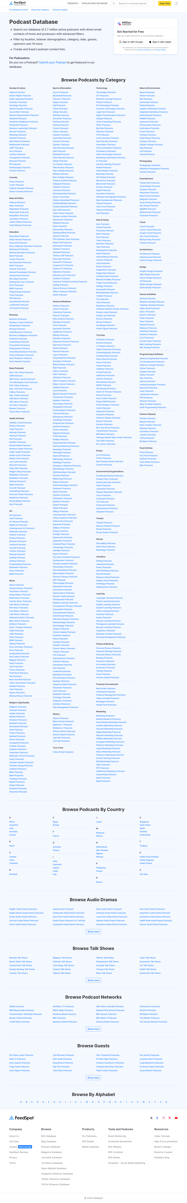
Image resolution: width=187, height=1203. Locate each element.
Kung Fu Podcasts (61, 197)
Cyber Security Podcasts (107, 138)
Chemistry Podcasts (62, 312)
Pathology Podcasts (62, 452)
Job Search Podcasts (19, 308)
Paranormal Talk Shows (150, 973)
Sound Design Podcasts (150, 278)
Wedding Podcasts (18, 135)
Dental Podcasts (60, 348)
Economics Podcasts (105, 667)
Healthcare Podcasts (18, 497)
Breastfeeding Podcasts (107, 292)
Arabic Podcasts (103, 617)
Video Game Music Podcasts (22, 683)
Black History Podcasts (63, 721)
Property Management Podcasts (111, 695)
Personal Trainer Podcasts (21, 494)
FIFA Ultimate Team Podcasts (66, 239)
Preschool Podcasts (18, 243)
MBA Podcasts (16, 288)
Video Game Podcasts (150, 308)
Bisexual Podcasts (17, 161)
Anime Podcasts (103, 365)
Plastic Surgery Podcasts (64, 381)
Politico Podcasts (17, 392)
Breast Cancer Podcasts (64, 384)
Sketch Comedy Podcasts (21, 191)
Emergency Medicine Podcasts (67, 465)
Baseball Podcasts (61, 154)
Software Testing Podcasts (152, 365)
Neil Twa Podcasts (61, 1066)
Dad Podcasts (102, 237)
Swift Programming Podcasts (153, 407)
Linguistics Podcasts (105, 630)
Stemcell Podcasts (61, 456)
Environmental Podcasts (150, 115)
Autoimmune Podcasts (63, 616)
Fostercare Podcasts (105, 505)
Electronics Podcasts (105, 180)
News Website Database (53, 1168)
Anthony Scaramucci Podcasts (110, 1063)
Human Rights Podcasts (20, 95)
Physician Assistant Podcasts (66, 557)
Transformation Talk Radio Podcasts (25, 1014)
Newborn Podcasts (105, 243)
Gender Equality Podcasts (21, 108)
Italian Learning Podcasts (107, 611)
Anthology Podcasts (105, 583)
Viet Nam (144, 874)
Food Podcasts (146, 452)
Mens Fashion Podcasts (150, 425)
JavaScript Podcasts (149, 394)
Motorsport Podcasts (62, 246)
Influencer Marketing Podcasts (110, 755)
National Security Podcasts (108, 482)
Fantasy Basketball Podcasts (66, 200)
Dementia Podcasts (62, 524)
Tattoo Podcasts (147, 438)
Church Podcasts (17, 733)
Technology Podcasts (106, 92)
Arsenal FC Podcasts (62, 262)
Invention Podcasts (61, 704)
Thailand (143, 846)
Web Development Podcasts (109, 200)
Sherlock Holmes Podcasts (108, 418)
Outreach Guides (60, 10)
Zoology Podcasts (148, 141)
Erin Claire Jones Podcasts (21, 1055)
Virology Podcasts (61, 642)
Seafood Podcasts (148, 458)
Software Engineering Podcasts (154, 358)
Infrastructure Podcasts (150, 257)
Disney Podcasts (104, 322)
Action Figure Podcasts (106, 328)
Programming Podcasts (20, 292)
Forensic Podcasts (61, 475)
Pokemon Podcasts (148, 334)
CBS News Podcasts (18, 398)
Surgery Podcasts (61, 629)
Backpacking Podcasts (150, 239)
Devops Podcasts (104, 187)
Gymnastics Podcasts (63, 219)
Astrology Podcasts (62, 697)
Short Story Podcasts (106, 546)
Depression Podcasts (62, 537)
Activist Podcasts (17, 170)
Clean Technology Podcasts (108, 154)
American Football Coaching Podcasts (70, 281)
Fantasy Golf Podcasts (63, 255)
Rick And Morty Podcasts (107, 427)
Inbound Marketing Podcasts (109, 729)
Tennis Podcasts (60, 108)
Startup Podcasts (17, 329)
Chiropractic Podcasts (63, 397)
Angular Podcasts (148, 371)
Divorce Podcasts (104, 319)
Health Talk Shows (148, 969)
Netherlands (101, 847)
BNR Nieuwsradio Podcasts (21, 1010)
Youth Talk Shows (148, 958)
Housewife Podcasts (105, 289)
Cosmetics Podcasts (149, 431)
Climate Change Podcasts (151, 144)
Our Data (14, 1141)
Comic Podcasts (16, 185)
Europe (56, 825)
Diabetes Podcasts (61, 322)
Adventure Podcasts (62, 118)
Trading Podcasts (104, 671)
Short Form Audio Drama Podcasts (68, 916)
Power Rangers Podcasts (107, 405)
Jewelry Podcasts (148, 434)
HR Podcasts (15, 298)
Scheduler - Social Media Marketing (126, 1163)
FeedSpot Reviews (18, 1152)
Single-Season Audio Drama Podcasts (26, 913)
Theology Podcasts (18, 778)
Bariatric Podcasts (61, 501)
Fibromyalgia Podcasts (63, 583)
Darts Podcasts (60, 226)
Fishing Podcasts (60, 125)
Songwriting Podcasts (19, 653)
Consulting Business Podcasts (23, 351)
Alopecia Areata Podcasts (64, 684)
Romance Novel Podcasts (107, 577)
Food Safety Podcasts (150, 462)
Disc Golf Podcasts (61, 210)
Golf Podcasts (59, 105)
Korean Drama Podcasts (107, 532)
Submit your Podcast (52, 62)
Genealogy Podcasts (105, 325)
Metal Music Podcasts (19, 598)
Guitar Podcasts (16, 630)
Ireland (56, 868)
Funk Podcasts (16, 689)
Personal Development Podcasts (111, 637)
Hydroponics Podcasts (63, 560)
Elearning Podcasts (105, 174)
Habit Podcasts (103, 253)
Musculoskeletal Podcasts (65, 570)
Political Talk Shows (62, 973)
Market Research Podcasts (108, 719)
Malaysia (100, 833)
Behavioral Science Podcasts (66, 341)
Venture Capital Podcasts (107, 677)
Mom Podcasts (103, 234)
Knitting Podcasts (17, 561)
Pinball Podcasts (147, 324)
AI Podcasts (101, 161)
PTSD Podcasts (60, 436)
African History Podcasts (64, 731)
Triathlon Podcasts (61, 187)
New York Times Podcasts (21, 372)
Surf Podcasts (59, 151)
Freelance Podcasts (18, 338)
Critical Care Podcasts (63, 521)
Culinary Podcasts (17, 534)
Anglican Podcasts (17, 749)
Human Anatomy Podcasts (65, 518)
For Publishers (89, 1136)
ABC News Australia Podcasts (110, 1006)
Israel (55, 871)
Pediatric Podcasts (61, 400)
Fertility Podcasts (60, 439)
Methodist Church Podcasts (22, 756)
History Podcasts (60, 718)
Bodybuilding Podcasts (19, 501)
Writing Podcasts (104, 561)
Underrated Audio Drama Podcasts (68, 913)
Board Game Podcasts (150, 196)
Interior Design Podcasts (151, 260)
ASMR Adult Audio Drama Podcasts (156, 920)
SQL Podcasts (146, 378)
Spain (142, 828)
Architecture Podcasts (150, 254)
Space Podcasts (60, 554)
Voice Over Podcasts (105, 206)
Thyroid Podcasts (61, 413)
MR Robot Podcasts (105, 434)
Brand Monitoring (117, 1136)
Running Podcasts (17, 432)
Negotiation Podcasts (19, 209)
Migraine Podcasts (61, 433)
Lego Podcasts (103, 263)
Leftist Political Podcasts (20, 222)
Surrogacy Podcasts (62, 361)
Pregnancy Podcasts (62, 700)
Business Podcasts (18, 319)
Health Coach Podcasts (20, 455)
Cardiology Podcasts (62, 420)
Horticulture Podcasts (149, 128)
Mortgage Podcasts (105, 701)
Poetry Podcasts (103, 567)
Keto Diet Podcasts (18, 465)
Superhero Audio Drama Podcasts (155, 913)
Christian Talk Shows (62, 961)
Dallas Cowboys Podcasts (65, 291)
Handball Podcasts (61, 252)
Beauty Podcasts (147, 421)
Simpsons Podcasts (105, 411)
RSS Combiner (115, 1152)
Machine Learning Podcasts (108, 99)
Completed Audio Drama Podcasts (68, 924)
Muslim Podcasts (17, 716)
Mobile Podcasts (103, 167)
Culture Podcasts (17, 92)
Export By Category (40, 10)
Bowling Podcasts (61, 115)
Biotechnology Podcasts (64, 364)
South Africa (145, 825)
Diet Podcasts (15, 439)
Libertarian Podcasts (105, 489)
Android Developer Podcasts (153, 384)
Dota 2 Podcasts (147, 311)
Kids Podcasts (102, 224)
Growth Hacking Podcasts (108, 758)
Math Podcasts (16, 265)
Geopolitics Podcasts (18, 215)
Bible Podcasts (16, 772)
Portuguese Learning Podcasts (110, 624)
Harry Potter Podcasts (106, 398)
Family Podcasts (103, 227)
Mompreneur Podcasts (19, 348)
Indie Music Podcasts (19, 604)
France (56, 836)
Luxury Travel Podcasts (150, 230)
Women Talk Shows (105, 958)
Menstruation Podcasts (63, 573)
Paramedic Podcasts (62, 687)
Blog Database (48, 1141)
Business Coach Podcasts (21, 322)
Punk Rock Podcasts (18, 673)
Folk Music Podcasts (18, 607)
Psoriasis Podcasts (61, 635)
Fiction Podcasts (103, 458)
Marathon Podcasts (62, 272)
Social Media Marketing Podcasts (111, 722)
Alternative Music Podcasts (21, 617)
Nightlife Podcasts (148, 209)
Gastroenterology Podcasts (65, 485)
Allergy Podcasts (60, 511)
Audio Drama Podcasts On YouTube (69, 920)
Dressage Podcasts (62, 259)
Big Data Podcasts (104, 128)
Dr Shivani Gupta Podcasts (152, 1066)
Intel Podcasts (102, 213)
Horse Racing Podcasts (63, 157)
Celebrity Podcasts (104, 369)
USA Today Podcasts (19, 385)
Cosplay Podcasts (148, 189)
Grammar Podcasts (105, 614)
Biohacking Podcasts (62, 478)
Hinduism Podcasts (18, 720)
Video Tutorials (162, 1136)
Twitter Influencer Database (55, 1179)
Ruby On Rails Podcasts (150, 404)
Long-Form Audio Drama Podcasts (111, 916)
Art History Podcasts (18, 521)
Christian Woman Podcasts (21, 762)
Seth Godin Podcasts (62, 1059)
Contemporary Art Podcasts (22, 528)
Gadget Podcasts (104, 118)
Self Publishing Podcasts (107, 570)
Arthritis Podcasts (61, 661)
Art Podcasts (15, 515)
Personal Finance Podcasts (108, 648)
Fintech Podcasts (104, 102)
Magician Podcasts (148, 199)
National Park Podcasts (150, 212)
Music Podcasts (16, 585)
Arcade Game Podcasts (150, 341)
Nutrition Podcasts (17, 442)
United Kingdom (147, 860)
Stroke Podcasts (60, 505)
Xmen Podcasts (103, 408)
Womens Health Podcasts (21, 448)
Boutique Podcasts (148, 441)
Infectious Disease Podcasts (66, 619)
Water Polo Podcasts (62, 242)
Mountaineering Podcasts (64, 193)
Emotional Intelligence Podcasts (23, 121)
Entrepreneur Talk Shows (107, 961)
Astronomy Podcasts (62, 589)
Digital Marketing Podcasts (108, 732)
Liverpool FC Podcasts (63, 265)
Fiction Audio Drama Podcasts (23, 916)
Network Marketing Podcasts (109, 735)
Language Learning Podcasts (109, 598)
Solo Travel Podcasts (149, 236)
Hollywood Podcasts (105, 375)
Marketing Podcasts (105, 716)
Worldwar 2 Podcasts (62, 728)
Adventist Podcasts (18, 792)
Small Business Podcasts (20, 332)
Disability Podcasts (61, 694)
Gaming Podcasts (148, 298)
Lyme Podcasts (60, 390)
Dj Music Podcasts (17, 624)
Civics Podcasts (103, 495)
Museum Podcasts (17, 541)
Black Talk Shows (104, 973)
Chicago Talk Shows (105, 969)
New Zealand (102, 850)
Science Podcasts (61, 306)
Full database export (18, 10)
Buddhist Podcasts (18, 723)
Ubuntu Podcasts (147, 381)
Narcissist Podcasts (62, 345)
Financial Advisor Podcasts (108, 654)
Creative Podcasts (17, 544)
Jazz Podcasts (16, 666)
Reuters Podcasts (17, 408)
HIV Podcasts (59, 668)
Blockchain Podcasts (105, 184)
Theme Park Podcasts (150, 183)
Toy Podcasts (102, 299)
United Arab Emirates (149, 857)
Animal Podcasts (147, 154)
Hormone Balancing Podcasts (66, 446)
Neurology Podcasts (62, 449)
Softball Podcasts (61, 223)
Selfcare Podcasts (17, 481)
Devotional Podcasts (18, 726)
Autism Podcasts (60, 371)
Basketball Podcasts (62, 95)
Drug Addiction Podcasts (64, 358)
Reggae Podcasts (17, 660)
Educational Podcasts (19, 236)
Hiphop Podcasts (17, 643)
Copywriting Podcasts (106, 774)
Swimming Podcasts (62, 138)
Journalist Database (51, 1157)
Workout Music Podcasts (20, 696)
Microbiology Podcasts (63, 469)
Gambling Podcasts (148, 331)
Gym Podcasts (16, 504)
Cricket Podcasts (60, 128)
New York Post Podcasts (20, 389)
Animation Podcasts (105, 339)
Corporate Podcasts (105, 498)
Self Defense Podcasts (19, 141)
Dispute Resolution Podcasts (109, 492)
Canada (12, 857)
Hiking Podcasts (60, 161)
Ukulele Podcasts (17, 686)
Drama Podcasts (103, 529)
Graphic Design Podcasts (151, 271)
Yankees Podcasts (61, 278)
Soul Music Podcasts (18, 611)
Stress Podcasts (60, 638)
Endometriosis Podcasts (64, 658)
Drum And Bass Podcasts (21, 647)
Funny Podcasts (16, 181)
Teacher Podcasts (17, 269)
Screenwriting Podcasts (107, 356)
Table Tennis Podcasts (63, 213)
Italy (55, 874)
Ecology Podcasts (61, 534)
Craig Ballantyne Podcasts (151, 1063)
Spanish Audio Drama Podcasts (110, 920)
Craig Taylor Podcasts (19, 1066)
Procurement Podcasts (19, 345)
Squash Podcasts (61, 236)
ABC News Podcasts (18, 402)
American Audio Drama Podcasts (111, 913)
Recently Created (163, 1152)
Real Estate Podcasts (106, 688)
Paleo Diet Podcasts (18, 468)
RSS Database (48, 1136)
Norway (99, 857)
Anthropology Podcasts (20, 167)
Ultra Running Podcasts (63, 148)
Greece (56, 850)
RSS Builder (114, 1157)
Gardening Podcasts (149, 102)
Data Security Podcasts (107, 141)
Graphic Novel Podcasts (107, 580)
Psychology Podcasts (63, 403)
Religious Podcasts (18, 707)
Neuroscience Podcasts (63, 593)
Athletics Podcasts (61, 249)
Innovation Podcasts (105, 193)
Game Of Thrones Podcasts (108, 392)
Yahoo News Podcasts (19, 411)
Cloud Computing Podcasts (108, 121)
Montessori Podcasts (19, 249)
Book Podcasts (16, 256)
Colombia (13, 863)
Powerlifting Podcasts (19, 491)
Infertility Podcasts (61, 550)
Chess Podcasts (60, 131)
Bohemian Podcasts (18, 531)
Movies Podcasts (104, 343)
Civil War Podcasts (61, 741)
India (55, 861)
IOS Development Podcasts (152, 361)
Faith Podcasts (16, 730)
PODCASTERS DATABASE (94, 3)
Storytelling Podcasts (106, 543)
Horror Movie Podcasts (106, 359)
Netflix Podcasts (103, 385)
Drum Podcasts (16, 650)
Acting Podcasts (103, 372)
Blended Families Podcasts (108, 279)
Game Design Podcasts (150, 287)
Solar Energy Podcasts (150, 138)
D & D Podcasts (147, 337)
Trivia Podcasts (16, 295)
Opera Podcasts (147, 375)
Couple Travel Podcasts (150, 233)
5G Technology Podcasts (107, 105)
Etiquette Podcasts (18, 118)
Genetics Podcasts (61, 495)
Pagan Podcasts (16, 785)
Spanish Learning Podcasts (108, 607)
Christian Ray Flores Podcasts (109, 1066)
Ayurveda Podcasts (62, 328)
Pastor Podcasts (16, 739)
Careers (20, 1146)
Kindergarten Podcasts (106, 250)
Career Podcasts (17, 259)
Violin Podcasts (16, 634)
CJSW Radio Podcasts (19, 1022)
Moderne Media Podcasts (64, 1014)
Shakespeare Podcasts (106, 587)
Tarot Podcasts (103, 302)
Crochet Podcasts (17, 548)
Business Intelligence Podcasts (23, 335)
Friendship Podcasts (18, 125)
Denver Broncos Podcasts (64, 288)
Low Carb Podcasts (18, 461)
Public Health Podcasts (19, 452)
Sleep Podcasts (16, 484)
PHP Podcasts (146, 397)
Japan (99, 822)
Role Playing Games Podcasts (109, 461)
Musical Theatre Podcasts (108, 526)
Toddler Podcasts (104, 296)
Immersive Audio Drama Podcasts (111, 924)
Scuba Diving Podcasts (150, 202)
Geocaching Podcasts (63, 229)
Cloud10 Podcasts (148, 1010)
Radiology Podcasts (62, 462)
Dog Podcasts (146, 148)
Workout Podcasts (17, 435)
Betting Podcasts (60, 174)
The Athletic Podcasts (150, 1018)
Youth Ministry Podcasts (20, 225)
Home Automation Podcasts (108, 148)
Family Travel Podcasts (106, 283)
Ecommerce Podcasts (106, 151)
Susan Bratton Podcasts (151, 1070)
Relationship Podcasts (19, 144)
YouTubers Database (52, 1163)
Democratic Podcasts (19, 212)
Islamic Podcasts (17, 713)
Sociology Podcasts (18, 105)
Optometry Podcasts (62, 540)
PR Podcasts (15, 164)
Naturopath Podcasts (62, 586)
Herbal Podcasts (147, 105)
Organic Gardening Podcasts (153, 108)
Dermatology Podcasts (63, 625)
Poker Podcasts (147, 318)
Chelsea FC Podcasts (62, 268)
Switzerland (145, 835)
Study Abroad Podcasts (20, 239)
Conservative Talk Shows (20, 965)
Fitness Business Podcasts (21, 355)
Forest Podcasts (147, 131)
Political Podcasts (17, 202)
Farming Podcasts (148, 135)
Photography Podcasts (150, 165)
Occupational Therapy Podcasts (67, 606)
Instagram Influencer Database (57, 1173)
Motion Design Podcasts (151, 284)
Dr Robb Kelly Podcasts (106, 1059)
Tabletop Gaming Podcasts (152, 305)
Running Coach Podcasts (64, 275)
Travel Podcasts (147, 226)
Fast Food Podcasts (149, 455)
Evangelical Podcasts (19, 743)
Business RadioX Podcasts (65, 1022)
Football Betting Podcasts (64, 203)
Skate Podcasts (60, 295)
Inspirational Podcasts (19, 301)
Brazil (11, 846)
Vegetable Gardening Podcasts (154, 112)
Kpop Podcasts (16, 663)
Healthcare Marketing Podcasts (110, 771)
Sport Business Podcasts (20, 358)
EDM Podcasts (16, 640)
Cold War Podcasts (61, 737)
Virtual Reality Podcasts (107, 170)
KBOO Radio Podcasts (63, 1010)
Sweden (143, 831)
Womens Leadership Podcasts (23, 128)
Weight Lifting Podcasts (20, 471)
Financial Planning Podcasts (108, 651)
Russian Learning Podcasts (108, 627)
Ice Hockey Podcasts (62, 164)
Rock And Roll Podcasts (20, 679)
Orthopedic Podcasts (62, 498)
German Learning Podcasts (108, 621)
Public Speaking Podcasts (21, 99)
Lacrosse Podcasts (61, 190)
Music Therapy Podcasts (20, 627)
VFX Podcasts (102, 135)
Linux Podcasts (147, 391)
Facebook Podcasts (149, 215)
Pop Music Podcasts (18, 591)
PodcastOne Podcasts (150, 1006)
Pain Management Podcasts (65, 707)
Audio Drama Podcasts (63, 909)
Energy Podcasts (60, 531)
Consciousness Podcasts (64, 514)
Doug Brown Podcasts (63, 1063)
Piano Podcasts (16, 637)
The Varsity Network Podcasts (153, 1022)
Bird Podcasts (146, 99)
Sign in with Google (133, 41)
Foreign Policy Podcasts (107, 479)
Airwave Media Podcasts (107, 1022)
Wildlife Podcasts (147, 118)
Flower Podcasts (147, 95)
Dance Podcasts (16, 570)
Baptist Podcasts (17, 782)
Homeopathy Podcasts (63, 599)
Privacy (13, 1157)
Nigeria (99, 853)
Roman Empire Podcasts (64, 734)
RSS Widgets (114, 1146)
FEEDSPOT (72, 3)
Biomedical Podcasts (62, 674)
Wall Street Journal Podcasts (22, 379)
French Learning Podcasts (108, 601)
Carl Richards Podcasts (63, 1055)
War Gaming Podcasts (150, 347)
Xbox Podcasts (146, 321)
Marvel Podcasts (104, 395)
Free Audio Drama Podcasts (152, 909)
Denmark (13, 874)
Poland (99, 871)
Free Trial (164, 3)
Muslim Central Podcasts (20, 1018)
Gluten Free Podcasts (19, 458)
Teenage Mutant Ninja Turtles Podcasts (114, 437)
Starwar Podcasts (104, 378)
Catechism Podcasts (18, 752)
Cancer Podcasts (60, 309)
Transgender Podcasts (19, 157)
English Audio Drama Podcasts (23, 909)
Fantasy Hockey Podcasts (65, 216)
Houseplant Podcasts (62, 609)
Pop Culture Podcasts (19, 656)
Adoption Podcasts (105, 511)
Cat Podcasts (146, 151)
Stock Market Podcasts (20, 361)
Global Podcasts (16, 1006)
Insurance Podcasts (105, 661)
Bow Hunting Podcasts (63, 177)
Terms (12, 1163)
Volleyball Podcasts (62, 184)
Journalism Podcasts (18, 219)
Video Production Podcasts (108, 349)
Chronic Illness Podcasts (64, 648)
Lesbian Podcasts (17, 154)
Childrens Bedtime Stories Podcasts (112, 309)
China (11, 860)
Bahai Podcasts (16, 775)
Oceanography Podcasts (64, 410)
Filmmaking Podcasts (106, 382)
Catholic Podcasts (17, 746)
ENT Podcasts (59, 580)
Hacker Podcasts (104, 203)
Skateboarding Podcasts (64, 232)
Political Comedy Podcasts (21, 188)
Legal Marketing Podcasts (108, 748)
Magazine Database (51, 1152)
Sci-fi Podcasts (103, 455)
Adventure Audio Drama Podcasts (155, 916)
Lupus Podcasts (60, 354)
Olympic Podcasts (61, 144)
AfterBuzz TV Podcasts (63, 1006)
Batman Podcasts (104, 421)
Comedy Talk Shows (18, 973)
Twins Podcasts (103, 240)
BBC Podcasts (59, 1018)
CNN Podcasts (16, 375)
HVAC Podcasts (103, 125)
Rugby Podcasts (60, 102)
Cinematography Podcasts (108, 352)
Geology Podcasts (61, 681)
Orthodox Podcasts (18, 102)
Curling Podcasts (60, 285)
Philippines (101, 868)
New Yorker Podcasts (19, 395)
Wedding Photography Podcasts (154, 168)
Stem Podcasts (60, 374)
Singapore (144, 822)
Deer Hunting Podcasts (63, 170)
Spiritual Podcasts (17, 736)
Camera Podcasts (148, 172)
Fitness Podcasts (17, 426)
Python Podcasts (147, 368)
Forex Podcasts (103, 674)
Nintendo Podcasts (148, 328)
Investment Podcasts (106, 692)
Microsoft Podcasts (148, 388)
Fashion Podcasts (148, 418)
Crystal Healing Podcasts (64, 632)
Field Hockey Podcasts (63, 167)
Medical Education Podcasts (22, 252)
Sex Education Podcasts (20, 262)
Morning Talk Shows (18, 958)
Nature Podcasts (147, 92)
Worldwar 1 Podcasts (62, 724)
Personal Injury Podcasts (64, 678)
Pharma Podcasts (61, 351)
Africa (12, 822)
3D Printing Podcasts (105, 177)
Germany (57, 847)
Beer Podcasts (146, 465)
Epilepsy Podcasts (61, 527)
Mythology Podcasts (105, 550)
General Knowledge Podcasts (22, 272)
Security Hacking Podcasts (108, 164)
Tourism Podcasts (148, 243)
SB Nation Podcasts (149, 1014)
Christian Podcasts (17, 710)
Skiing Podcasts (60, 112)
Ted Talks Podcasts (105, 440)
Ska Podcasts (15, 676)
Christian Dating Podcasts (21, 765)
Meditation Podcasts (18, 478)
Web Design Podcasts (150, 274)
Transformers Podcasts (106, 431)
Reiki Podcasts (59, 368)
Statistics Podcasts (62, 338)
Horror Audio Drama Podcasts (22, 924)
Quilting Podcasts (17, 557)
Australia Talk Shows (105, 965)
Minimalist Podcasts (18, 567)
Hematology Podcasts (63, 567)
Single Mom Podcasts (106, 270)
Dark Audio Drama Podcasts (109, 909)
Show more (93, 931)
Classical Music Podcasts (21, 588)
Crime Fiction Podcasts (63, 752)
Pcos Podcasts (60, 325)
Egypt (55, 822)
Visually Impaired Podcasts (65, 563)
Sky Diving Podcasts (149, 205)
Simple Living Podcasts (106, 312)
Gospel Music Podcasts (20, 594)
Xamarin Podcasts (148, 401)
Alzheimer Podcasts (62, 377)
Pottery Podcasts (17, 538)
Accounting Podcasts (106, 664)
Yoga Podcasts (16, 429)
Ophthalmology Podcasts (64, 472)
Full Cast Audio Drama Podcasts (23, 920)
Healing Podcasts (61, 387)
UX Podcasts (145, 281)
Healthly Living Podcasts (20, 422)
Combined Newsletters (120, 1141)
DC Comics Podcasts (105, 444)
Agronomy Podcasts (149, 121)
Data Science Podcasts (63, 319)
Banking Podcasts (104, 658)
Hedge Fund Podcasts (106, 705)
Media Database (90, 1146)
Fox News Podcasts (18, 405)
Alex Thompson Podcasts (108, 1055)
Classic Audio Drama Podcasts (154, 924)
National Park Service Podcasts (110, 1010)
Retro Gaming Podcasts (150, 344)
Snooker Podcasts (61, 141)
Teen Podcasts (103, 247)
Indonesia (57, 864)
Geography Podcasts (62, 407)
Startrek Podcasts (104, 424)
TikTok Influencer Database (55, 1184)
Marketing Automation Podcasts (110, 157)
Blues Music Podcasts (19, 621)
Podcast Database (50, 1146)
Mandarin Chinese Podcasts (109, 634)
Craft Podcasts (16, 518)
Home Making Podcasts (107, 257)
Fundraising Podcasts (19, 342)
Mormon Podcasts (17, 131)
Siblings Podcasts (104, 286)
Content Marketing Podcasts (109, 725)
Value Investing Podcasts (107, 698)
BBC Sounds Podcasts (106, 1014)
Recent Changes (162, 1146)
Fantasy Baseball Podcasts (65, 206)
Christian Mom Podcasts (107, 276)
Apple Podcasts (103, 190)
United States (146, 863)
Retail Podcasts (103, 781)
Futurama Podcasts (105, 414)
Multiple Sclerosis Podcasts (65, 603)
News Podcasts (16, 205)
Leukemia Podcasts (62, 671)
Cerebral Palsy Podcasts (64, 544)
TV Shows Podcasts (105, 346)
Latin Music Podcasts (19, 614)
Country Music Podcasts (20, 601)
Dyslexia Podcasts (61, 426)
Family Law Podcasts (106, 315)
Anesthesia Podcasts (62, 665)
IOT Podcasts (102, 95)
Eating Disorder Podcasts (64, 443)
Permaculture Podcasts (150, 125)
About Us (14, 1136)
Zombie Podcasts (104, 465)
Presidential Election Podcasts (109, 475)
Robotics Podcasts (104, 131)
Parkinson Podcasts (62, 488)
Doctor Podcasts (60, 430)
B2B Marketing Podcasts (107, 761)
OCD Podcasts (59, 691)
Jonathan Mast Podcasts (151, 1059)
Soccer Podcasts (60, 92)
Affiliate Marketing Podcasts (109, 738)
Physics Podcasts (61, 315)
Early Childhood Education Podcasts (25, 246)
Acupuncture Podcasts (63, 423)
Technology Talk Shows (63, 965)
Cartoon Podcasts (104, 260)
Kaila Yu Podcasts (17, 1059)
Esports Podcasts (148, 315)
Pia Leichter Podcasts (149, 1055)
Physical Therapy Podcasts (65, 576)
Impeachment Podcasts (107, 508)
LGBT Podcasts (16, 148)
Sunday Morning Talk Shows (22, 969)
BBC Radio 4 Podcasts (106, 1018)
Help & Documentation (166, 1141)
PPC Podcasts (102, 768)
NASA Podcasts (60, 492)
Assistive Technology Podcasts (110, 108)
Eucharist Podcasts (18, 788)
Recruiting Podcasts (18, 278)
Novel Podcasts (103, 574)
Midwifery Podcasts (105, 306)
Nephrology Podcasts (62, 459)
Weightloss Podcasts (18, 475)
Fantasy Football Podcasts (65, 180)
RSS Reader (88, 1141)
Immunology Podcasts (63, 547)
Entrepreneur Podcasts (19, 325)
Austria (12, 835)
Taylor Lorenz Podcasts (107, 1070)
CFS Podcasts (59, 655)
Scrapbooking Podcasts (20, 564)
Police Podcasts (103, 485)
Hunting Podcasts (61, 121)
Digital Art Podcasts (18, 525)
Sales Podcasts (103, 778)
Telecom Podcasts (104, 210)
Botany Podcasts (60, 482)
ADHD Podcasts (60, 508)
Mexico (99, 836)
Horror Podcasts (103, 362)
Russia (99, 882)
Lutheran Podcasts (17, 769)
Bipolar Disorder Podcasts (64, 394)
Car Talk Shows (147, 965)
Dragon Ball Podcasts (106, 401)
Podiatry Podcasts (61, 645)
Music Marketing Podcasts (108, 751)
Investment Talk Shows (150, 961)
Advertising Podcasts (106, 388)
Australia (13, 831)
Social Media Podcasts (150, 186)
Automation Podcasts (106, 144)
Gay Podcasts (15, 151)
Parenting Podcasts (105, 230)
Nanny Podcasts (103, 266)
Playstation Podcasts (149, 192)
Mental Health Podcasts (20, 445)
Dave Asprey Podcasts (19, 1063)
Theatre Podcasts (104, 522)
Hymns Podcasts (17, 692)
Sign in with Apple (161, 41)
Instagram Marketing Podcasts (110, 742)
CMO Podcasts (103, 765)
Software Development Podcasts (111, 197)
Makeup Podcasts (148, 428)
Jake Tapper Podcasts (19, 1070)
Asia (11, 828)
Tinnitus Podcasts (61, 651)
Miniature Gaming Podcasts (152, 302)
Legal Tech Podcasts (105, 112)
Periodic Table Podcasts (64, 596)
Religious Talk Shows (62, 958)
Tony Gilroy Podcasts (62, 1070)
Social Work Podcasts (19, 112)
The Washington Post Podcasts (23, 382)
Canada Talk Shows (62, 969)
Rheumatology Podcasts (64, 622)
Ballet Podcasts (16, 574)
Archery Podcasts (17, 551)
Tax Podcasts (102, 502)
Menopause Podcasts (63, 416)
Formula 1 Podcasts (62, 99)
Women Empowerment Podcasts (24, 115)
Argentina (13, 825)
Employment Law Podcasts (21, 282)
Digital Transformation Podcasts (110, 115)
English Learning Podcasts (108, 604)
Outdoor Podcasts (61, 135)
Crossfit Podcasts (17, 488)
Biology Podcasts (61, 335)
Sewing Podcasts (17, 554)
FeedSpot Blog (161, 1157)
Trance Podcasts (17, 670)
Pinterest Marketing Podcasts (109, 745)
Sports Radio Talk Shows (20, 961)
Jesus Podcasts (16, 759)
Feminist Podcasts (17, 138)
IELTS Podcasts (16, 285)
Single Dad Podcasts (105, 273)
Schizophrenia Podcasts (64, 612)
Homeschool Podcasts (19, 275)
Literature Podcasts (105, 564)
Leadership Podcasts (19, 305)
